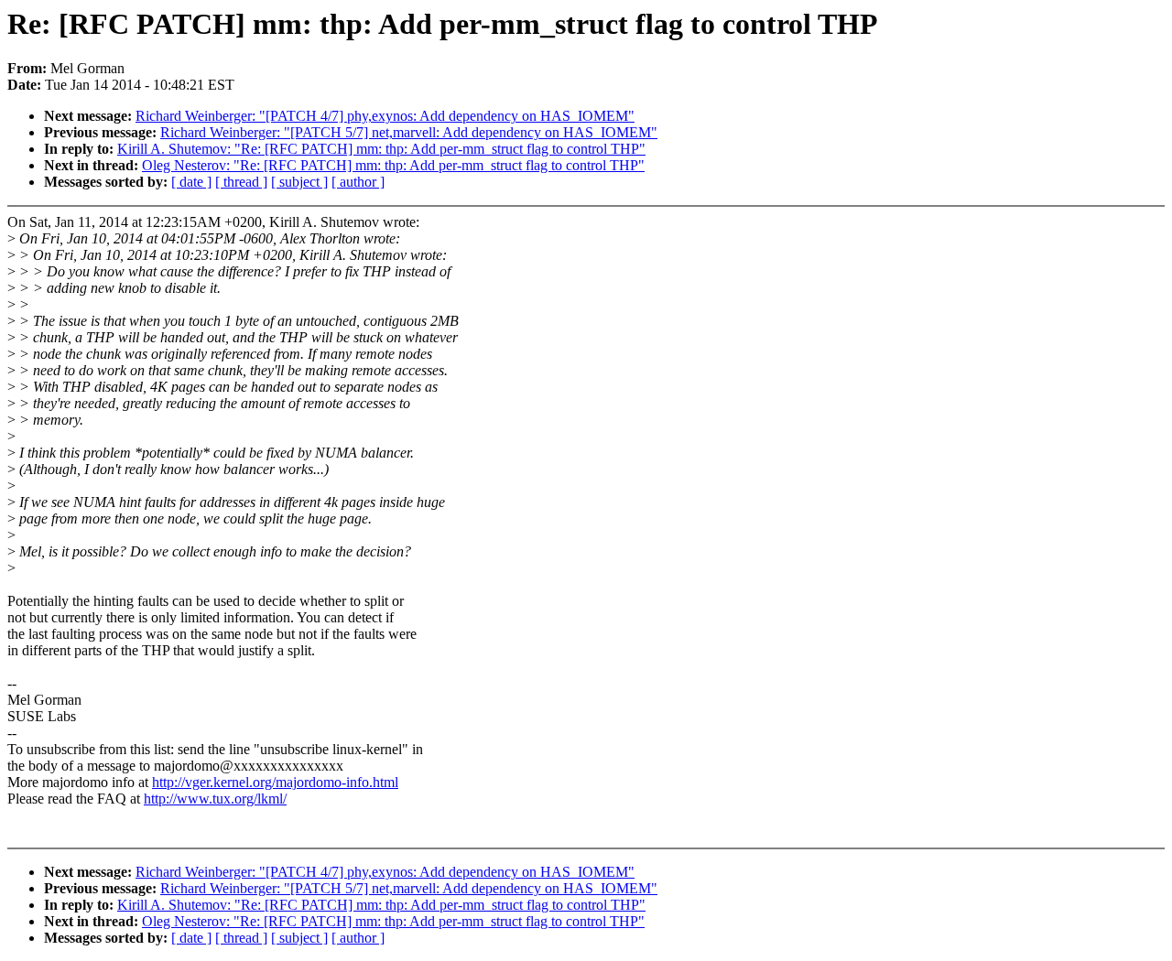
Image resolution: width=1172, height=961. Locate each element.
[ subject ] (299, 181)
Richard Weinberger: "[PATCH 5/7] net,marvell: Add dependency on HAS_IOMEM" (408, 132)
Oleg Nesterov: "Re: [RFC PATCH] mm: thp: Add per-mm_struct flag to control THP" (393, 165)
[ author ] (358, 181)
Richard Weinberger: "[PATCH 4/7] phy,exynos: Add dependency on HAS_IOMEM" (385, 116)
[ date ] (191, 181)
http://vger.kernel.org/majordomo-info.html (275, 782)
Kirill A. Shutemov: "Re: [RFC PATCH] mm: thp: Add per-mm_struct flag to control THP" (381, 149)
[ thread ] (241, 181)
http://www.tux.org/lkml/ (215, 798)
